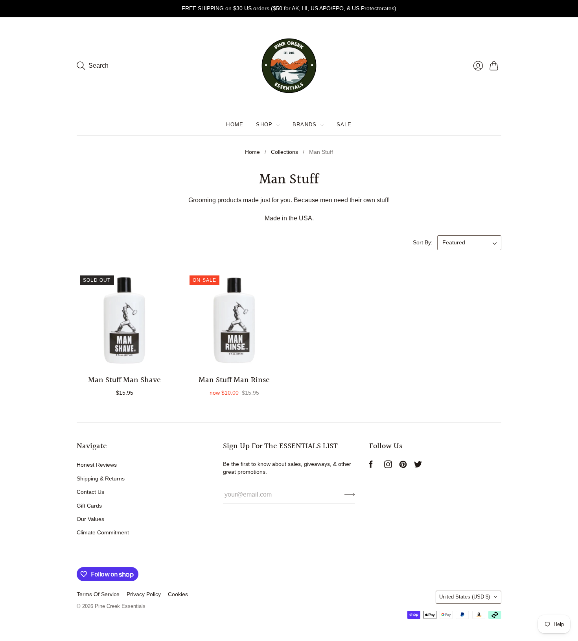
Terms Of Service (98, 594)
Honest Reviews (97, 465)
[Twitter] (418, 466)
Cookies (178, 594)
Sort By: (423, 242)
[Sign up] (349, 495)
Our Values (90, 519)
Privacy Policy (144, 594)
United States (464, 597)
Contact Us (90, 492)
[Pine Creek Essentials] (289, 65)
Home (234, 124)
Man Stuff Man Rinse (234, 380)
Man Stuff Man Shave (124, 380)
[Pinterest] (403, 466)
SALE (344, 124)
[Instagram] (388, 466)
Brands (305, 124)
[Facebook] (371, 466)
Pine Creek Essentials (120, 606)
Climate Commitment (103, 532)
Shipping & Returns (101, 478)
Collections (284, 152)
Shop (264, 124)
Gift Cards (89, 505)
